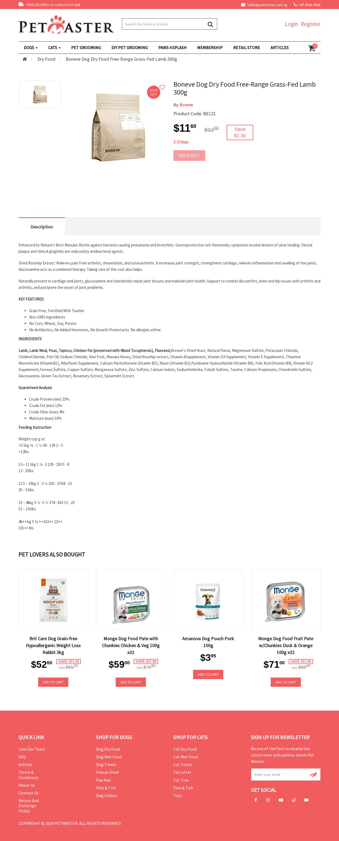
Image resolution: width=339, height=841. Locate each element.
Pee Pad (103, 780)
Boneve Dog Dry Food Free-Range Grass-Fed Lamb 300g (121, 59)
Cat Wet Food (185, 756)
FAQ (22, 756)
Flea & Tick (106, 787)
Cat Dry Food (185, 749)
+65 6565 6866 (309, 4)
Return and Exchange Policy (29, 805)
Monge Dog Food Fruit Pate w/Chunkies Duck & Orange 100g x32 (285, 645)
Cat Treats (183, 764)
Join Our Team (32, 749)
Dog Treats (106, 764)
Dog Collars (106, 795)
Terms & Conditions (28, 774)
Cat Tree (181, 780)
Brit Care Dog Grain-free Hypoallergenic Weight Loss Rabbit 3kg (53, 645)
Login (291, 24)
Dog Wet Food (109, 756)
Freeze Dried (107, 772)
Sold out (189, 155)
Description (41, 227)
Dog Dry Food (108, 749)
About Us (27, 785)
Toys (177, 795)
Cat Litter (182, 772)
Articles (26, 764)
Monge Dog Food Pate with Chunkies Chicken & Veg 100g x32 (131, 645)
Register (310, 24)
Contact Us (29, 792)
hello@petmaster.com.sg (267, 4)
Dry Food (46, 59)
